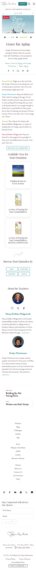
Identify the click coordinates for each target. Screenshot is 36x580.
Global (18, 451)
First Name (7, 510)
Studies (18, 434)
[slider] (9, 37)
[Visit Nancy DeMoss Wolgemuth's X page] (18, 308)
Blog (18, 427)
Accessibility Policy (18, 562)
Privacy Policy (10, 559)
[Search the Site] (29, 4)
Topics (24, 274)
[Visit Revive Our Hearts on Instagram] (4, 492)
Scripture (24, 269)
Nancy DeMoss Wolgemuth (18, 314)
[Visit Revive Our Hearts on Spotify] (21, 492)
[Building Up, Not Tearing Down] (4, 13)
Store (18, 444)
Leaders (18, 454)
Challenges (18, 430)
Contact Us (18, 472)
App (18, 437)
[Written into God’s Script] (32, 13)
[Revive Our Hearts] (8, 4)
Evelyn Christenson (18, 353)
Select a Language (17, 566)
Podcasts (18, 423)
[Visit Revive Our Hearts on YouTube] (15, 492)
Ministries (23, 555)
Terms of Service (24, 559)
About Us (18, 468)
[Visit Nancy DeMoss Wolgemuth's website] (12, 308)
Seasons (11, 274)
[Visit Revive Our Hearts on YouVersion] (32, 492)
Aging (26, 66)
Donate (23, 4)
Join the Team (18, 475)
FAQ (18, 479)
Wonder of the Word (18, 447)
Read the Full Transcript (18, 148)
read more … (26, 332)
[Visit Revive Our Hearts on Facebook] (9, 492)
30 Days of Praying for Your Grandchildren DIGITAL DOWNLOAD (18, 240)
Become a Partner (18, 458)
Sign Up (8, 522)
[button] (33, 4)
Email (5, 516)
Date (12, 269)
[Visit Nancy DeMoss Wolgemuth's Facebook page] (24, 308)
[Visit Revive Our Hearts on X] (26, 492)
